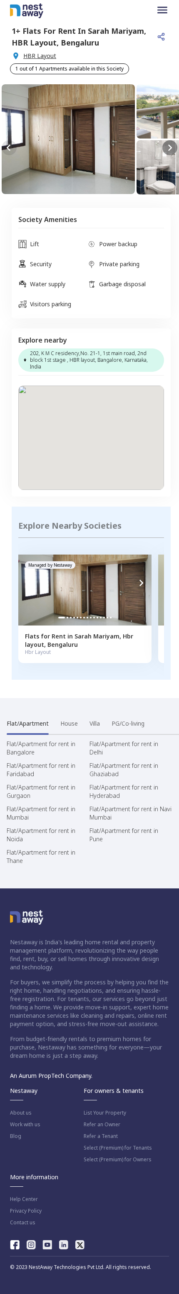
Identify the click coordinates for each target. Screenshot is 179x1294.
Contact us (22, 1222)
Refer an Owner (102, 1124)
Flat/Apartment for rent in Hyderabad (124, 791)
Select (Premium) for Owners (118, 1159)
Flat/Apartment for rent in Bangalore (41, 748)
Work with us (25, 1124)
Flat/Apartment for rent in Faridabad (41, 770)
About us (21, 1113)
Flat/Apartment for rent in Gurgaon (41, 791)
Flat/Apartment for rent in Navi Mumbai (131, 813)
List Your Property (105, 1113)
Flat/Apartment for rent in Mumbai (41, 813)
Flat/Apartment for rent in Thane (41, 856)
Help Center (24, 1199)
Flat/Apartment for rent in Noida (41, 835)
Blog (15, 1136)
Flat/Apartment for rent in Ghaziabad (124, 770)
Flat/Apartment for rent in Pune (124, 835)
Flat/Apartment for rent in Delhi (124, 748)
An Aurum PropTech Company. (51, 1076)
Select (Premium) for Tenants (118, 1148)
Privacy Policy (26, 1211)
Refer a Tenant (101, 1136)
